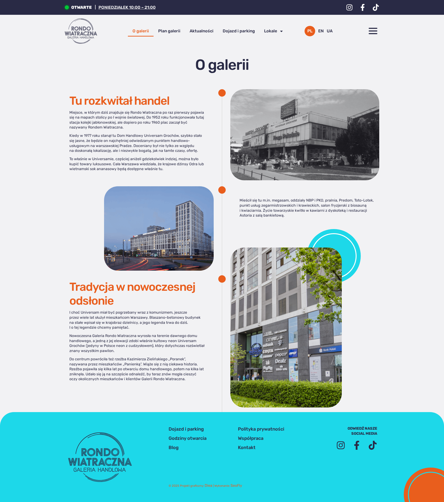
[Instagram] (349, 7)
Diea (208, 485)
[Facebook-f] (362, 7)
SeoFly (236, 485)
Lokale (270, 31)
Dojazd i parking (239, 31)
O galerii (141, 31)
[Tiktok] (375, 7)
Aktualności (201, 31)
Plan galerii (169, 31)
